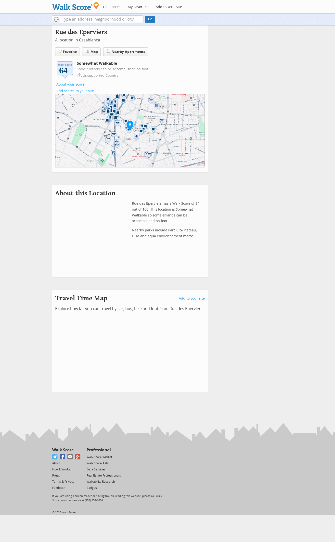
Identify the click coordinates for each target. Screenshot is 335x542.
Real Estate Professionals (104, 475)
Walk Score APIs (97, 463)
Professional (99, 450)
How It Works (61, 469)
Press (56, 475)
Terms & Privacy (63, 481)
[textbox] (101, 19)
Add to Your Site (169, 7)
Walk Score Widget (99, 457)
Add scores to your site (75, 91)
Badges (92, 488)
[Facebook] (62, 457)
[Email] (70, 457)
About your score (70, 84)
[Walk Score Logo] (75, 6)
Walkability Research (101, 481)
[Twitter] (55, 457)
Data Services (96, 469)
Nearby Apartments (128, 52)
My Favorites (138, 7)
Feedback (58, 488)
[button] (56, 19)
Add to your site (192, 298)
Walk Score (63, 450)
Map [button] (94, 52)
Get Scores (111, 7)
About (56, 463)
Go (150, 19)
